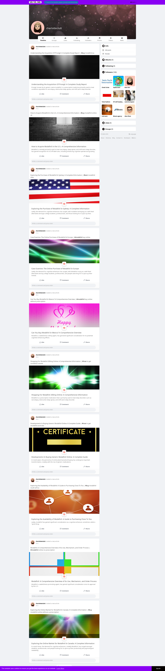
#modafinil (78, 237)
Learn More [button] (60, 668)
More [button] (133, 138)
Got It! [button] (158, 668)
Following (109, 66)
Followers (109, 72)
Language (133, 134)
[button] (61, 2)
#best (86, 175)
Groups (108, 129)
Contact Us (119, 138)
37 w (37, 109)
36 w (37, 49)
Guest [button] (133, 2)
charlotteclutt (54, 28)
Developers (127, 138)
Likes (107, 123)
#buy (83, 53)
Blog (113, 138)
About (102, 138)
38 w (37, 295)
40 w (37, 605)
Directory (108, 138)
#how (84, 361)
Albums (108, 60)
